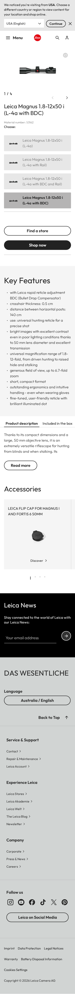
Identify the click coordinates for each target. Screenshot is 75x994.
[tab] (30, 578)
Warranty (11, 959)
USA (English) (15, 23)
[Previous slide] (53, 97)
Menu (18, 37)
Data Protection (29, 948)
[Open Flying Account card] (67, 38)
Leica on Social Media (37, 917)
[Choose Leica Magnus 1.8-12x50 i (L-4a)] (37, 143)
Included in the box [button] (57, 423)
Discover (36, 561)
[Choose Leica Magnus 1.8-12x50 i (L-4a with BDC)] (37, 200)
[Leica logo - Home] (37, 37)
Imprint (9, 948)
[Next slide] (67, 97)
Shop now (37, 245)
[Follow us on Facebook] (32, 902)
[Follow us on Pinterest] (65, 902)
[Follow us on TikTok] (43, 902)
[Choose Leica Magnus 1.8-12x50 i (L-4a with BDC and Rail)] (37, 181)
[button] (66, 717)
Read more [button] (20, 465)
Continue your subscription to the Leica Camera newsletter (66, 636)
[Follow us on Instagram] (10, 902)
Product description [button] (22, 423)
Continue (55, 24)
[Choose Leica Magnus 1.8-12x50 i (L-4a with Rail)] (37, 162)
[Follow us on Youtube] (21, 902)
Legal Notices (53, 948)
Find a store (37, 230)
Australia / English (37, 700)
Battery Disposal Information (41, 959)
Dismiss (70, 23)
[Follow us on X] (54, 902)
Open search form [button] (57, 38)
